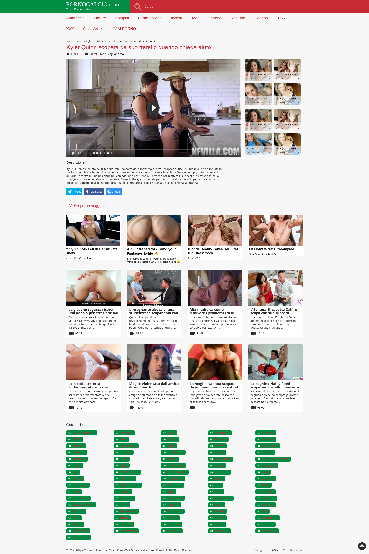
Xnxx (281, 18)
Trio (264, 511)
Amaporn (126, 433)
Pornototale (174, 498)
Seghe (218, 505)
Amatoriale (75, 18)
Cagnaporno (127, 446)
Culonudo (78, 459)
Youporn (267, 524)
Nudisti (124, 491)
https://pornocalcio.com (91, 550)
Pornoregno (79, 498)
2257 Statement (293, 550)
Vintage (219, 518)
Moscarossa (80, 537)
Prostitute (268, 498)
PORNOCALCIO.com (92, 4)
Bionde (171, 439)
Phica (217, 491)
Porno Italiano (150, 18)
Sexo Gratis (93, 29)
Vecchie (172, 518)
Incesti (176, 18)
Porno (70, 41)
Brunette (267, 439)
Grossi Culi (221, 472)
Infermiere (126, 478)
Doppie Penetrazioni (275, 459)
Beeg (123, 439)
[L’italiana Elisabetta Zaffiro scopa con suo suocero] (275, 288)
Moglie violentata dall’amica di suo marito (154, 385)
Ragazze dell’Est (82, 505)
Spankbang (269, 531)
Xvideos (261, 18)
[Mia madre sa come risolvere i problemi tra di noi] (215, 288)
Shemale (267, 505)
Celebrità (78, 452)
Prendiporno (222, 498)
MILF (217, 485)
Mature (100, 18)
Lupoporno (79, 485)
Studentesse (128, 511)
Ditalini (171, 459)
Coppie (218, 452)
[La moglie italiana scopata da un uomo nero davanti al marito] (215, 362)
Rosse (123, 505)
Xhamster (173, 524)
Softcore (77, 511)
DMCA (275, 550)
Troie (75, 518)
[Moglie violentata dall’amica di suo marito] (154, 362)
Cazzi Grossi (269, 446)
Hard (265, 472)
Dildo (123, 459)
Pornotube (221, 531)
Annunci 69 (221, 433)
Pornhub (267, 491)
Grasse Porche (176, 472)
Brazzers (219, 439)
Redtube (238, 18)
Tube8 (124, 518)
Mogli (265, 485)
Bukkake (77, 446)
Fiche (123, 465)
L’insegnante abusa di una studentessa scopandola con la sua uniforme (153, 313)
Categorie (261, 550)
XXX (70, 29)
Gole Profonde (129, 472)
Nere (75, 491)
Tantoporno (174, 511)
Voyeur (76, 524)
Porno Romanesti (83, 433)
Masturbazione (129, 485)
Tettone (215, 18)
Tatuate (219, 511)
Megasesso (174, 485)
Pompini (122, 18)
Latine (218, 478)
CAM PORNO (124, 29)
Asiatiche (267, 433)
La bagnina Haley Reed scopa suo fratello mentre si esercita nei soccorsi (274, 387)
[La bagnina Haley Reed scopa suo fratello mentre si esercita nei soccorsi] (275, 362)
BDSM (76, 439)
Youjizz (218, 524)
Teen (195, 18)
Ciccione (125, 452)
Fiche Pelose (175, 465)
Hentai (76, 478)
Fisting (218, 465)
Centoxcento (128, 531)
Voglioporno (116, 54)
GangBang (268, 465)
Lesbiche (267, 478)
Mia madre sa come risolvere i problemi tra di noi (212, 313)
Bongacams (79, 531)
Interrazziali (174, 478)
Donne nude (222, 459)
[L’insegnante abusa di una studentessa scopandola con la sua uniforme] (154, 288)
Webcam (125, 524)
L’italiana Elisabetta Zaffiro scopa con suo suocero (273, 311)
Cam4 (170, 446)
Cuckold (267, 452)
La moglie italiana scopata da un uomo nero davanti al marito (214, 387)
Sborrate (172, 505)
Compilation (175, 452)
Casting (219, 446)
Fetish (76, 465)
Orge (170, 491)
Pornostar (126, 498)
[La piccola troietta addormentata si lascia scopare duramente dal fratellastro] (93, 362)
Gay (74, 472)
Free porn (173, 531)
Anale (170, 433)
